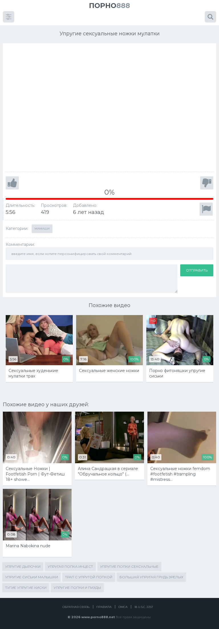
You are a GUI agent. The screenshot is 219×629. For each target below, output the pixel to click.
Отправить (197, 270)
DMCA (122, 607)
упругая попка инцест (70, 566)
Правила (103, 607)
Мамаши (42, 228)
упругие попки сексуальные (129, 566)
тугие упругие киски (25, 587)
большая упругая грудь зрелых (151, 577)
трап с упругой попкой (88, 577)
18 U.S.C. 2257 (143, 607)
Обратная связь (76, 607)
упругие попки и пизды (77, 587)
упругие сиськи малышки (31, 577)
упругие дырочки (22, 566)
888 (109, 5)
